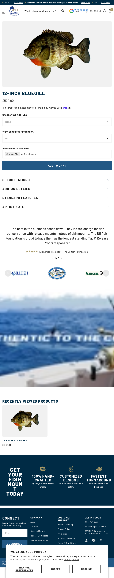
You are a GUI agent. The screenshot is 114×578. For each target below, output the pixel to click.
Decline (86, 569)
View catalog (4, 12)
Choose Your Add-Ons (14, 114)
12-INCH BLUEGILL (15, 440)
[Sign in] (104, 11)
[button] (53, 258)
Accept (55, 569)
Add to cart (57, 165)
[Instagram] (86, 540)
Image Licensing (65, 524)
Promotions (63, 533)
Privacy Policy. (71, 559)
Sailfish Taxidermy (39, 540)
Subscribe (15, 543)
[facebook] (93, 540)
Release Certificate (39, 535)
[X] (101, 540)
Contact (34, 526)
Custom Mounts (37, 531)
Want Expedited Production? (18, 131)
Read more (18, 2)
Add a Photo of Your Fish (15, 148)
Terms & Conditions (67, 543)
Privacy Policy (64, 529)
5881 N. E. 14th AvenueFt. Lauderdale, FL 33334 (96, 532)
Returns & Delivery (66, 538)
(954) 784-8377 (91, 522)
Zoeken (63, 11)
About (33, 522)
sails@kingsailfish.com (95, 526)
